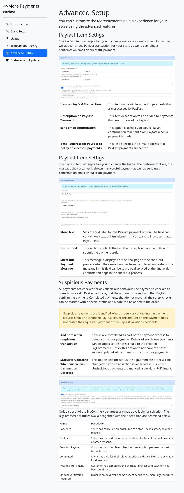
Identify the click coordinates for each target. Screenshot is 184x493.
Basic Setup (18, 31)
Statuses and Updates (25, 60)
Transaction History (23, 46)
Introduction (19, 24)
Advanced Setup (21, 53)
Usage (14, 39)
